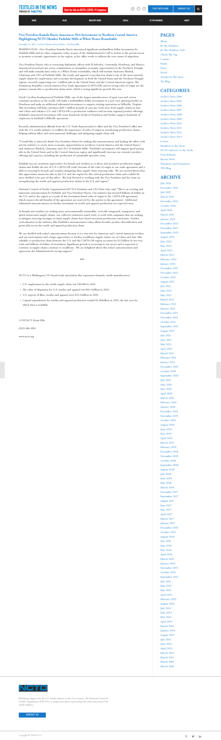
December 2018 (169, 451)
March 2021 (167, 353)
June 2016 (166, 545)
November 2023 (169, 228)
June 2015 (166, 586)
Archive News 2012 (171, 132)
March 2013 (167, 653)
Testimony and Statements (175, 164)
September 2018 (169, 465)
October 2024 (168, 206)
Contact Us (32, 715)
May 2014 (165, 617)
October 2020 (168, 371)
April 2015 (166, 595)
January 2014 (167, 630)
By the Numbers (169, 46)
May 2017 (165, 510)
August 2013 (167, 635)
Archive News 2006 (171, 105)
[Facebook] (133, 9)
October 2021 (168, 322)
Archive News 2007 (171, 110)
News (163, 68)
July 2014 (165, 608)
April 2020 (166, 393)
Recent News (59, 44)
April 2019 (166, 438)
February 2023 (168, 259)
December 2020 (169, 367)
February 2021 (168, 358)
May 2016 (165, 550)
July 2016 (165, 541)
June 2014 (166, 612)
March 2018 (167, 487)
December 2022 (169, 268)
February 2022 (168, 304)
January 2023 (167, 264)
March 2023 (167, 255)
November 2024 (169, 201)
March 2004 (167, 666)
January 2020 (167, 407)
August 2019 (167, 425)
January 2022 (167, 308)
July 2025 (165, 192)
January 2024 (167, 219)
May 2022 (165, 295)
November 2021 (169, 317)
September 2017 (169, 496)
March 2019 (167, 443)
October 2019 (168, 420)
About (163, 41)
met (140, 126)
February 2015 (168, 599)
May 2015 (165, 590)
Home (163, 63)
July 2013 (165, 639)
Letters (164, 141)
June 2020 (166, 384)
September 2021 (169, 326)
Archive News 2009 (171, 119)
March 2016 (167, 559)
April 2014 (166, 621)
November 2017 (169, 492)
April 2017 (166, 514)
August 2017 (167, 501)
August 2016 (167, 537)
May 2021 (165, 344)
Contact (164, 59)
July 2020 (165, 380)
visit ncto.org (161, 9)
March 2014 (167, 626)
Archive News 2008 (171, 114)
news (200, 696)
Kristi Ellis (75, 44)
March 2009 (167, 662)
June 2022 (166, 291)
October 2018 (168, 461)
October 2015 (168, 572)
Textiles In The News (171, 77)
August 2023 (167, 237)
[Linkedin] (144, 9)
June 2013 (166, 644)
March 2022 (167, 299)
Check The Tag (168, 54)
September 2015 (169, 577)
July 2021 (165, 335)
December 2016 (169, 528)
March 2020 (167, 398)
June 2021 (166, 340)
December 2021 (169, 313)
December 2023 (169, 223)
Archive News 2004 (171, 96)
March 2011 (167, 657)
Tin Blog (165, 81)
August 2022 (167, 281)
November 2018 (169, 456)
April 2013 (166, 648)
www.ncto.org (26, 336)
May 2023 (165, 246)
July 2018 (165, 474)
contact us (184, 9)
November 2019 (169, 416)
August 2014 (167, 604)
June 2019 (166, 429)
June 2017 (166, 505)
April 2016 (166, 554)
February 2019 (168, 447)
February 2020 (168, 402)
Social (163, 72)
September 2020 (169, 375)
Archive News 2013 (171, 137)
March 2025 (167, 197)
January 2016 (167, 563)
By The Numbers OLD (172, 50)
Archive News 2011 (171, 128)
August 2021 (167, 331)
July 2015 (165, 581)
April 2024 (166, 210)
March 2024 (167, 214)
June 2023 (166, 241)
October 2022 (168, 277)
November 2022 (169, 273)
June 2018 (166, 478)
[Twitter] (138, 9)
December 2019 (169, 411)
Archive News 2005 (171, 101)
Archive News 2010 (171, 123)
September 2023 (169, 232)
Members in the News (172, 146)
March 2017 (167, 519)
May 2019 (165, 434)
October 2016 (168, 532)
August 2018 (167, 469)
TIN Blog (165, 168)
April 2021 (166, 349)
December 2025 (169, 188)
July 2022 (165, 286)
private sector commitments (55, 68)
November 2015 (169, 568)
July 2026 (165, 183)
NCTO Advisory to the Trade (176, 150)
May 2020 (165, 389)
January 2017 (167, 523)
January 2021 (167, 362)
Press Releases (46, 44)
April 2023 (166, 250)
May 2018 (165, 483)
